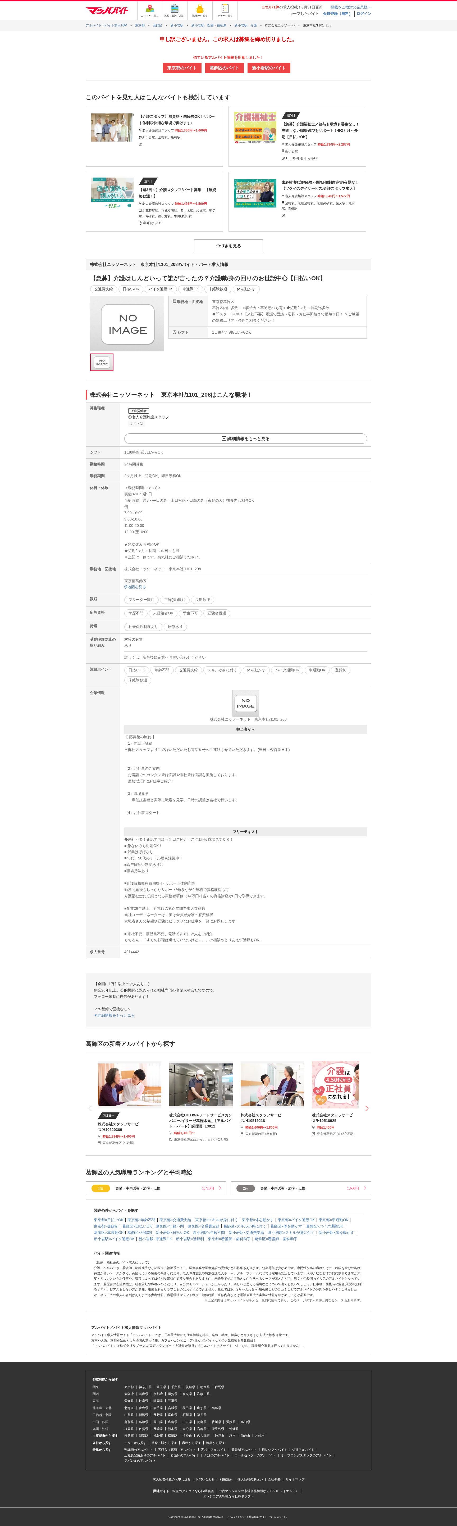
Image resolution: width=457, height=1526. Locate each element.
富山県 (172, 1415)
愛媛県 (231, 1422)
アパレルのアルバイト (140, 1460)
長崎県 (158, 1429)
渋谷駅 (129, 1436)
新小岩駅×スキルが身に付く (291, 1232)
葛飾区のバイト (224, 68)
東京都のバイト (182, 68)
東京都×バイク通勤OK (296, 1220)
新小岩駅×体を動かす (336, 1232)
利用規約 (226, 1479)
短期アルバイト (303, 1450)
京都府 (158, 1394)
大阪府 (129, 1394)
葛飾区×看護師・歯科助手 (276, 1239)
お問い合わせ (205, 1479)
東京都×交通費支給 (175, 1220)
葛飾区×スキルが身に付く (244, 1226)
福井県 (202, 1415)
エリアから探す (135, 1443)
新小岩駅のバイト (269, 68)
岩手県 (158, 1408)
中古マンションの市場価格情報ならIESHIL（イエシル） (259, 1491)
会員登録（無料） (338, 13)
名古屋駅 (203, 1436)
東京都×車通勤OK (333, 1220)
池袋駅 (158, 1436)
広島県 (172, 1422)
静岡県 (158, 1401)
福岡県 (129, 1429)
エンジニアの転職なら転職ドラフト (228, 1496)
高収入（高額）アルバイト (177, 1450)
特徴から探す (215, 1443)
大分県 (187, 1429)
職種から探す (191, 1443)
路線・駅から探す (164, 1443)
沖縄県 (234, 1429)
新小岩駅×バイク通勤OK (114, 1239)
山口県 (187, 1422)
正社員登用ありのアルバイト (145, 1455)
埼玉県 (161, 1387)
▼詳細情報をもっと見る (114, 1015)
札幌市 (260, 1436)
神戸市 (219, 1436)
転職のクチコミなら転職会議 (193, 1491)
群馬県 (219, 1387)
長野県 (158, 1415)
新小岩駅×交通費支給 (246, 1232)
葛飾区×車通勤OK (109, 1232)
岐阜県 (143, 1401)
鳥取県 (129, 1422)
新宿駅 (143, 1436)
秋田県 (187, 1408)
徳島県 (202, 1422)
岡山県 (158, 1422)
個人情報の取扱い (250, 1479)
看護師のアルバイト (185, 1455)
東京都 (129, 1387)
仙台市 (245, 1436)
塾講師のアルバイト (138, 1450)
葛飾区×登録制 (139, 1232)
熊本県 (172, 1429)
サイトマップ (295, 1479)
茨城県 (190, 1387)
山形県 (202, 1408)
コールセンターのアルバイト (255, 1455)
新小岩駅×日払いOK (172, 1232)
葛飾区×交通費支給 (204, 1226)
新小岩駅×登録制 (190, 1239)
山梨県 (129, 1415)
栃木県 (205, 1387)
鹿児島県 (218, 1429)
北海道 (129, 1408)
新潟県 (143, 1415)
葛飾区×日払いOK (137, 1226)
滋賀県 (172, 1394)
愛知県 (129, 1401)
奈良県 (187, 1394)
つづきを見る (228, 245)
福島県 (216, 1408)
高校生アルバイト (213, 1450)
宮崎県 (202, 1429)
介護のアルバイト (217, 1455)
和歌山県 (203, 1394)
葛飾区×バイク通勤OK (324, 1226)
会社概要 (274, 1479)
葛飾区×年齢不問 (170, 1226)
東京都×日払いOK (109, 1220)
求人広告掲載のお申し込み (172, 1479)
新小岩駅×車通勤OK (155, 1239)
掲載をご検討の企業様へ (351, 7)
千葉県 (176, 1387)
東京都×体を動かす (258, 1220)
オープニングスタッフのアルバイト (306, 1455)
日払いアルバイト (274, 1450)
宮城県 (172, 1408)
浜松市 (187, 1436)
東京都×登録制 (106, 1226)
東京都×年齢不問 (141, 1220)
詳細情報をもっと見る (248, 438)
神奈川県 (145, 1387)
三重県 (172, 1401)
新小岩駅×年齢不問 (209, 1232)
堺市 (232, 1436)
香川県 (216, 1422)
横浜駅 (172, 1436)
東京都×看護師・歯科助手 (229, 1239)
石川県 (187, 1415)
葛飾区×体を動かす (286, 1226)
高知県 (245, 1422)
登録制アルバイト (244, 1450)
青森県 (143, 1408)
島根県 (143, 1422)
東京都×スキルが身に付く (216, 1220)
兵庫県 (143, 1394)
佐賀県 (143, 1429)
